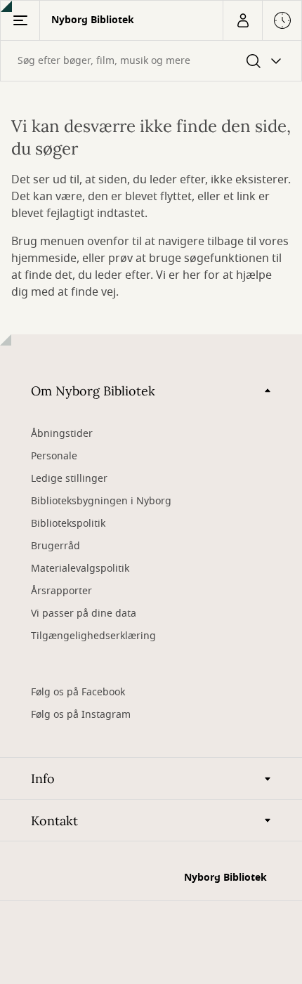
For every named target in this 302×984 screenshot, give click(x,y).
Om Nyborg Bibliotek (93, 391)
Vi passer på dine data (83, 613)
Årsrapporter (61, 591)
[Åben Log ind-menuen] (242, 20)
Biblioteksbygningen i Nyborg (101, 501)
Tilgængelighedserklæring (93, 636)
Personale (54, 456)
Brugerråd (55, 546)
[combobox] (151, 61)
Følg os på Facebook (78, 692)
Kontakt (54, 821)
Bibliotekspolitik (68, 523)
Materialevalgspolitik (80, 568)
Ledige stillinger (69, 478)
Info (43, 778)
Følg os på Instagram (81, 714)
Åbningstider (62, 433)
